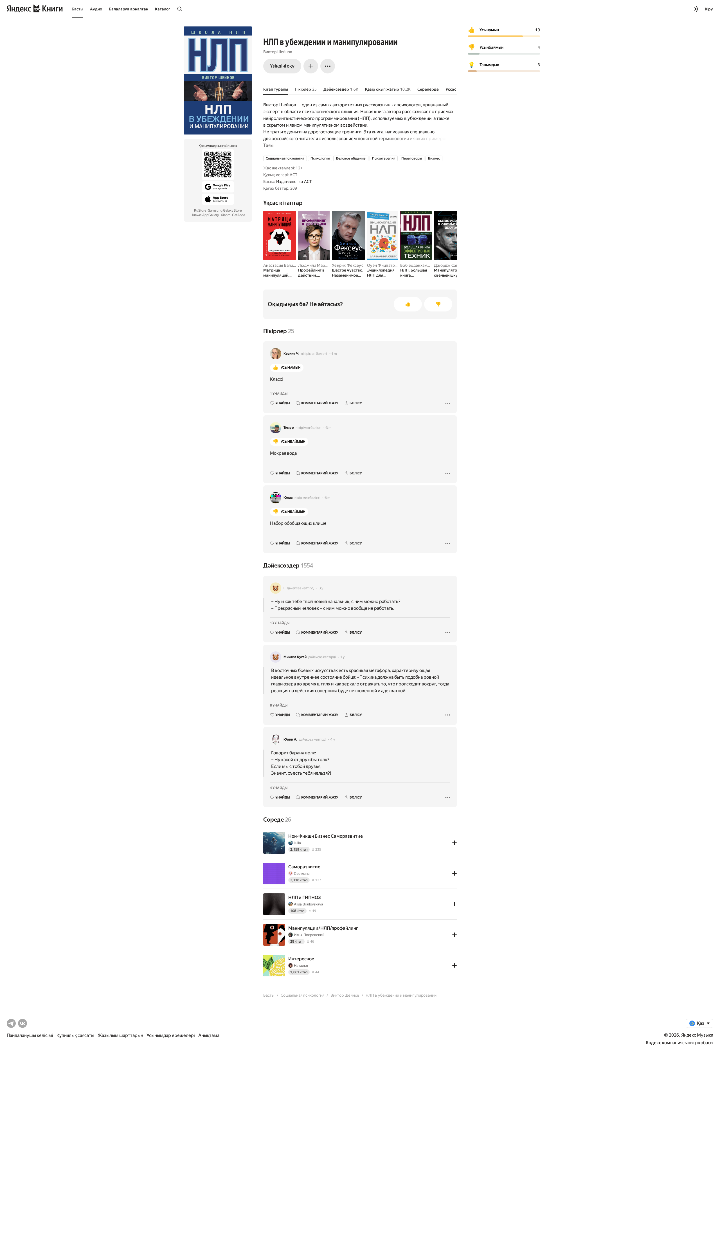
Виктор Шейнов (277, 52)
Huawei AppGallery (204, 215)
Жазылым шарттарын (120, 1035)
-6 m (327, 498)
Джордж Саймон (450, 265)
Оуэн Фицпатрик (383, 265)
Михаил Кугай (295, 657)
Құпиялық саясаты (75, 1035)
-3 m (328, 428)
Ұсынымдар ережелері (171, 1035)
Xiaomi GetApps (233, 215)
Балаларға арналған (128, 9)
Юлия (288, 498)
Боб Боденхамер (416, 265)
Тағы (268, 145)
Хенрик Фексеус (347, 265)
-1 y (342, 657)
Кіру (709, 9)
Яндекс (653, 1042)
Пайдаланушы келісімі (30, 1035)
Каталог (162, 9)
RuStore (200, 210)
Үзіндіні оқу (282, 66)
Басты (77, 9)
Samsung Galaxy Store (225, 210)
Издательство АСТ (294, 181)
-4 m (333, 354)
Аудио (96, 9)
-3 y (320, 588)
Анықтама (208, 1035)
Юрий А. (290, 739)
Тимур (289, 428)
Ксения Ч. (291, 354)
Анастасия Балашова (283, 265)
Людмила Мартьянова (319, 265)
